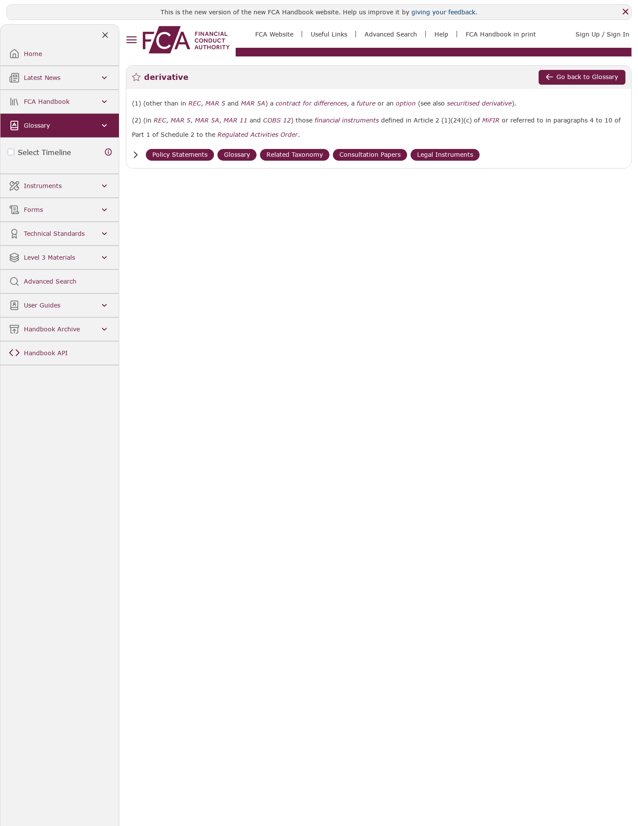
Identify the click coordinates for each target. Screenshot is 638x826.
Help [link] (441, 34)
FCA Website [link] (274, 34)
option (406, 103)
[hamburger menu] (131, 40)
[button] (135, 155)
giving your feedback (443, 12)
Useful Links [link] (329, 34)
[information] (108, 152)
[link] (186, 39)
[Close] (625, 11)
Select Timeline (44, 152)
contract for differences (311, 103)
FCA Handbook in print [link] (501, 34)
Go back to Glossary (587, 76)
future (366, 103)
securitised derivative (479, 103)
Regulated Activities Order (257, 135)
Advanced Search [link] (391, 34)
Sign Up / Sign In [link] (602, 34)
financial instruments (347, 120)
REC (194, 103)
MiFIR (491, 120)
